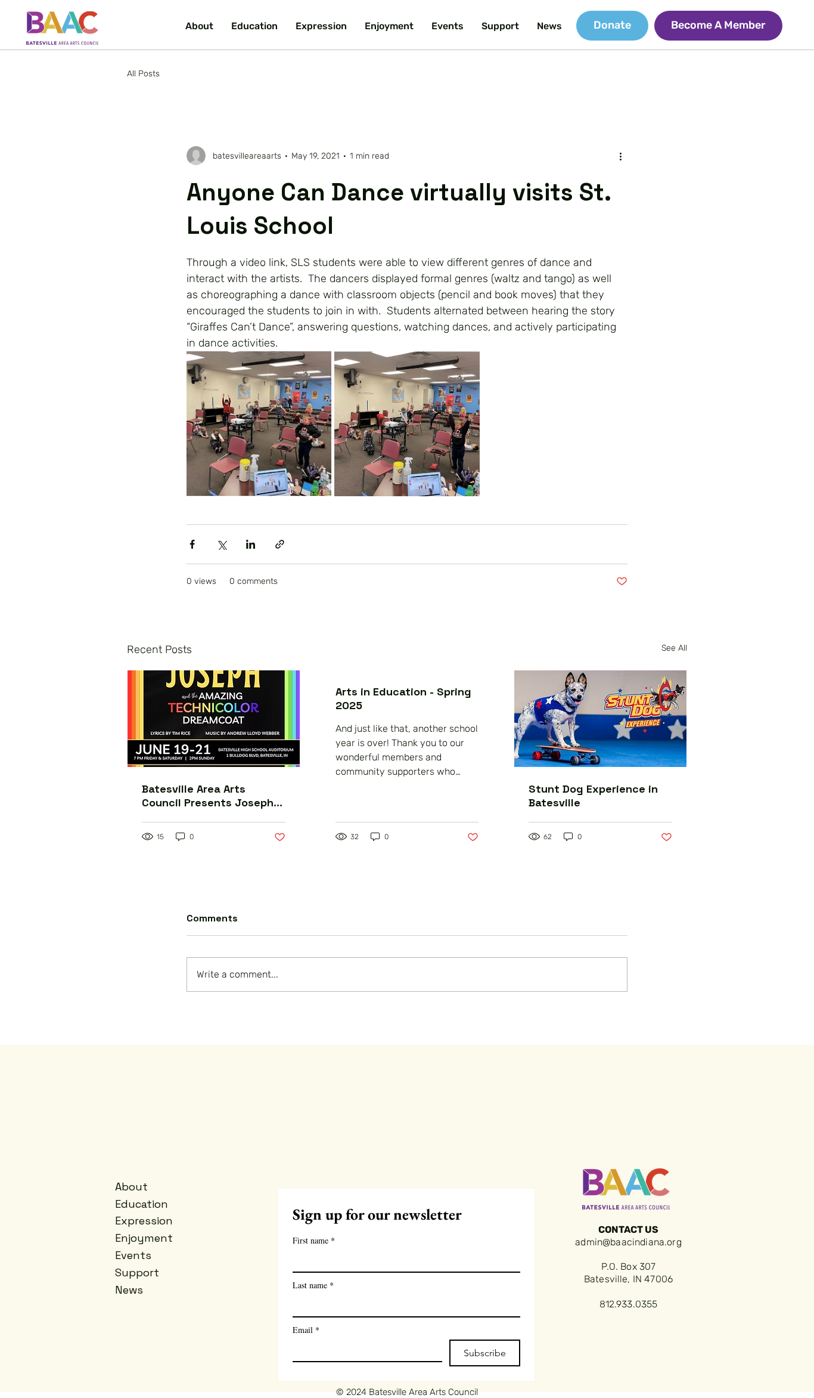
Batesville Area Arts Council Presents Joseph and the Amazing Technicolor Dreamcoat (208, 795)
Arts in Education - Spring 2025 (403, 698)
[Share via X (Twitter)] (221, 544)
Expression (144, 1220)
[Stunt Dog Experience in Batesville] (600, 718)
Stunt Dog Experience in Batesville (593, 795)
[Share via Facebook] (192, 544)
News (129, 1290)
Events (133, 1255)
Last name (313, 1285)
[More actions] (620, 156)
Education (141, 1204)
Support (137, 1272)
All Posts (143, 74)
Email (306, 1330)
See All (674, 648)
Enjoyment (144, 1238)
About (131, 1186)
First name (314, 1240)
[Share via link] (279, 544)
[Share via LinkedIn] (250, 544)
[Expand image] (259, 423)
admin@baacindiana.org (628, 1242)
